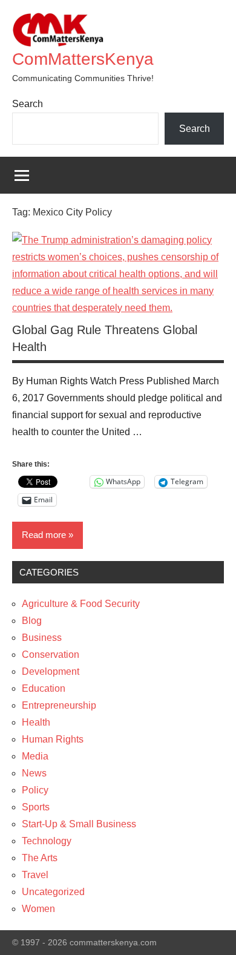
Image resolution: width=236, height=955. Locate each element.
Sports (36, 807)
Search (27, 104)
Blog (32, 620)
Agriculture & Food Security (81, 604)
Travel (35, 875)
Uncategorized (53, 892)
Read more (44, 535)
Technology (46, 841)
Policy (35, 790)
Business (42, 637)
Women (38, 909)
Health (36, 722)
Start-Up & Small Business (79, 824)
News (34, 773)
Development (50, 671)
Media (35, 756)
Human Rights (53, 739)
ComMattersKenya (83, 59)
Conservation (50, 654)
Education (43, 688)
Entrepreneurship (59, 705)
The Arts (39, 858)
